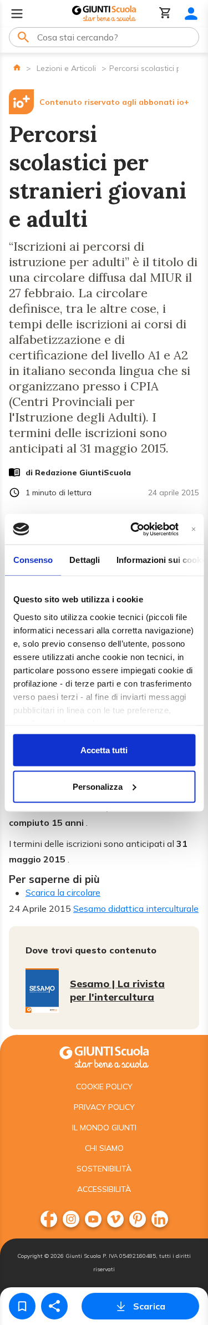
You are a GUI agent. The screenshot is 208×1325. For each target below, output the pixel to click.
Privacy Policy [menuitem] (104, 1107)
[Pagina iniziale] (17, 67)
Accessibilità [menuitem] (104, 1189)
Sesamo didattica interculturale (136, 908)
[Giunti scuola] (104, 1056)
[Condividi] (54, 1306)
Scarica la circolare (63, 892)
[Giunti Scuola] (104, 14)
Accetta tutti (104, 750)
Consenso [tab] (33, 560)
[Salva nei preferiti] (22, 1306)
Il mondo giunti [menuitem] (104, 1128)
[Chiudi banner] (193, 529)
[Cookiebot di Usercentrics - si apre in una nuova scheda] (134, 529)
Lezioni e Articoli (66, 68)
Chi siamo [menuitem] (104, 1148)
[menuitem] (48, 1219)
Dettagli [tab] (84, 560)
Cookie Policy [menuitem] (104, 1087)
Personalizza (98, 786)
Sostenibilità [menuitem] (104, 1169)
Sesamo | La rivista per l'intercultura (117, 990)
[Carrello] (165, 13)
